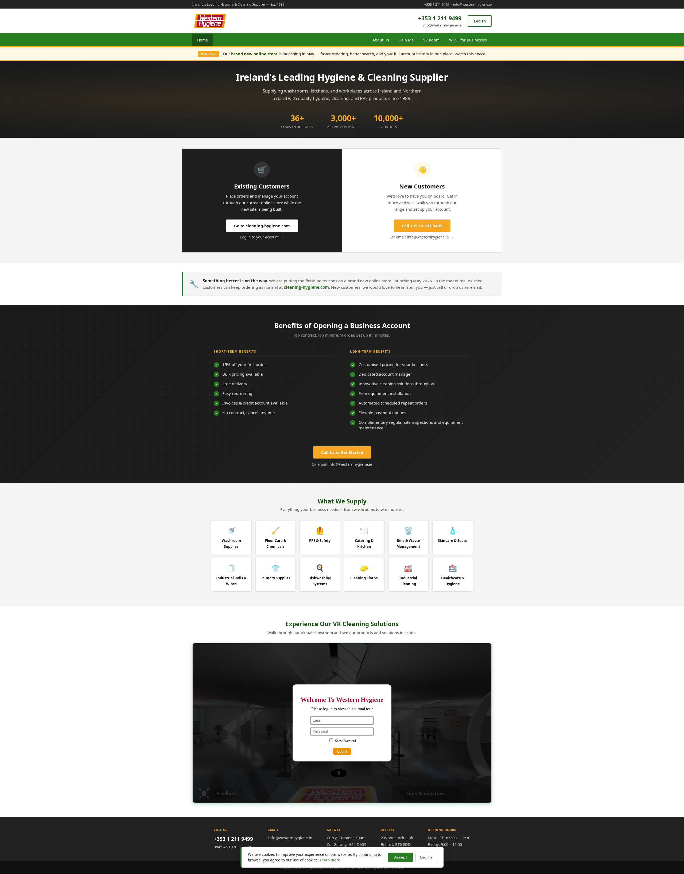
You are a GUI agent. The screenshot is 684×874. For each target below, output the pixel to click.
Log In (480, 21)
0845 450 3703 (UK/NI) (234, 846)
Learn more (330, 860)
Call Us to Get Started (342, 452)
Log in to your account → (261, 237)
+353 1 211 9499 (436, 4)
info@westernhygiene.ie (472, 4)
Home (202, 40)
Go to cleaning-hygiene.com (262, 225)
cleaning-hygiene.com (306, 287)
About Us (380, 40)
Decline (426, 857)
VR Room (431, 40)
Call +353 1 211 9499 (422, 225)
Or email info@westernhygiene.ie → (422, 237)
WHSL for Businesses (468, 40)
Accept (400, 857)
